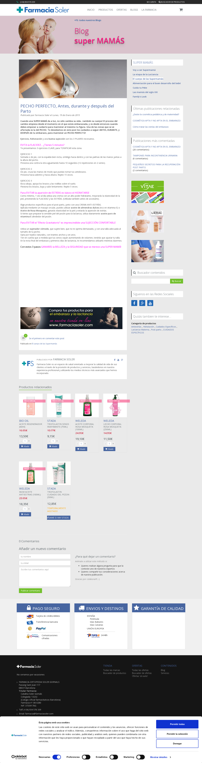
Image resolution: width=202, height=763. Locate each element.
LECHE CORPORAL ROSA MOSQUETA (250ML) (113, 425)
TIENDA (107, 665)
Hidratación (148, 326)
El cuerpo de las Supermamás (44, 343)
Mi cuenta (151, 2)
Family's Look (140, 96)
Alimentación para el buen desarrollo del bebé (157, 83)
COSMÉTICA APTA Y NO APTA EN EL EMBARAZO (157, 120)
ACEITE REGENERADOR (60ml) (30, 423)
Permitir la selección (177, 734)
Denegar (177, 743)
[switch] (86, 757)
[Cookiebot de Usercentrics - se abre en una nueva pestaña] (19, 757)
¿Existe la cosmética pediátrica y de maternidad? (156, 114)
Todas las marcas (111, 670)
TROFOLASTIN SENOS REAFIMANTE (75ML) (58, 423)
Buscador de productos (173, 2)
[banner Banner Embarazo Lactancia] (71, 318)
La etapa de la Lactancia (145, 74)
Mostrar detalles (158, 757)
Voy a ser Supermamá (144, 70)
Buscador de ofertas (142, 673)
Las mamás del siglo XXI (145, 92)
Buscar (177, 281)
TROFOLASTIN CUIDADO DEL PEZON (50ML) (58, 493)
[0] (23, 338)
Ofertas (122, 9)
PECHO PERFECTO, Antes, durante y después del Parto (67, 108)
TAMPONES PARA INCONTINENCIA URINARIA (155, 155)
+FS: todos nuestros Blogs (87, 20)
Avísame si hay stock (57, 517)
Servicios (165, 673)
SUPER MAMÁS (143, 63)
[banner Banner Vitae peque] (147, 191)
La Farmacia (149, 9)
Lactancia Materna (140, 329)
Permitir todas (177, 724)
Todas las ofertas (140, 670)
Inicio (90, 9)
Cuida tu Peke (140, 87)
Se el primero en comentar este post (46, 338)
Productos (105, 9)
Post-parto (156, 329)
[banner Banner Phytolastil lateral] (147, 221)
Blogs (134, 9)
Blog (163, 670)
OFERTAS (137, 665)
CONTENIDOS (169, 665)
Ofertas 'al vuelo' (140, 676)
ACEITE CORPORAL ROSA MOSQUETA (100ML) (84, 425)
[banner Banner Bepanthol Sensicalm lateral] (147, 250)
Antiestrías (136, 326)
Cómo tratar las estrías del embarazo (151, 126)
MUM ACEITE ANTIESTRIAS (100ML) (30, 491)
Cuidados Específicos (166, 326)
